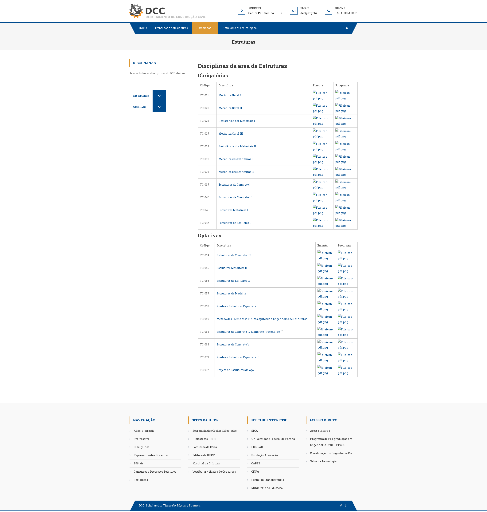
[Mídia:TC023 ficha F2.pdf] (345, 108)
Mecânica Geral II (230, 108)
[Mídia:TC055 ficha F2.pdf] (347, 268)
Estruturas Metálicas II (232, 268)
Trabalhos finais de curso (171, 28)
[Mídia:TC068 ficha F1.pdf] (326, 331)
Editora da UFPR (204, 455)
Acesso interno (320, 430)
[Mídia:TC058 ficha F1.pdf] (326, 306)
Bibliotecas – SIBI (204, 439)
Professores (142, 439)
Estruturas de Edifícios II (233, 280)
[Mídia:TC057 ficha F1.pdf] (326, 293)
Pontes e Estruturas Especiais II (238, 357)
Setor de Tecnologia (323, 461)
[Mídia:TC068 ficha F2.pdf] (347, 331)
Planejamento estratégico (239, 28)
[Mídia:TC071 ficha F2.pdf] (347, 357)
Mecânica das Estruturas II (236, 172)
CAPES (255, 463)
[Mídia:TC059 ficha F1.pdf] (326, 319)
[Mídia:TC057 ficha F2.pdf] (347, 293)
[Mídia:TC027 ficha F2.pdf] (345, 133)
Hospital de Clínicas (206, 463)
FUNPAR (257, 447)
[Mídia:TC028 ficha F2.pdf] (345, 146)
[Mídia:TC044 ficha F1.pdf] (322, 223)
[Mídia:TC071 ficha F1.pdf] (326, 357)
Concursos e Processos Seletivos (155, 471)
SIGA (254, 430)
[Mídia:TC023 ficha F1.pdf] (322, 108)
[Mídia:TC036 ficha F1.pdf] (322, 172)
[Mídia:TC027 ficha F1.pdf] (322, 133)
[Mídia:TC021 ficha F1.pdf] (322, 95)
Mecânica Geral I (230, 95)
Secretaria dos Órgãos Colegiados (215, 430)
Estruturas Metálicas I (233, 210)
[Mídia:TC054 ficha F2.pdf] (347, 255)
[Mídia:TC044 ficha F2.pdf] (345, 223)
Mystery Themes (188, 505)
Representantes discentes (151, 455)
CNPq (255, 471)
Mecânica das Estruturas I (236, 159)
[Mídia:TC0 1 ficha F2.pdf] (347, 370)
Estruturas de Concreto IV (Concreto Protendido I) (249, 331)
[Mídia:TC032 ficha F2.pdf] (345, 159)
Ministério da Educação (267, 488)
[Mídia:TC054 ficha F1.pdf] (326, 255)
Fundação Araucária (264, 455)
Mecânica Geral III (231, 133)
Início (143, 28)
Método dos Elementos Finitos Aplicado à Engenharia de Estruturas (262, 319)
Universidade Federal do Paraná (273, 439)
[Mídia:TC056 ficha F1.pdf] (326, 280)
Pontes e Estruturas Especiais (236, 306)
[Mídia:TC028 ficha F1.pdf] (322, 146)
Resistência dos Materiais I (237, 121)
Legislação (141, 480)
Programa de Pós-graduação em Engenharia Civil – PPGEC (331, 442)
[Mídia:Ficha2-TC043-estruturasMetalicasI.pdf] (345, 210)
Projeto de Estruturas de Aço (235, 370)
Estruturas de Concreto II (235, 197)
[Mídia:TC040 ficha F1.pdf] (322, 197)
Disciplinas (203, 28)
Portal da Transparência (267, 480)
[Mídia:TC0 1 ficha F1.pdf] (326, 370)
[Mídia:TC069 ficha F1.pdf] (326, 344)
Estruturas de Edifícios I (235, 223)
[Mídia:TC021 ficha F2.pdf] (345, 95)
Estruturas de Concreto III (234, 255)
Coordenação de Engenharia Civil (332, 453)
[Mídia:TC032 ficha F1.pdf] (322, 159)
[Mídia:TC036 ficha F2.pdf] (345, 172)
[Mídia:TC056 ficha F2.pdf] (347, 280)
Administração (144, 430)
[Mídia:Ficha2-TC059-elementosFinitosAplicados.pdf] (347, 319)
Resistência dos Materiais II (237, 146)
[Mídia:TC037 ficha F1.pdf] (322, 184)
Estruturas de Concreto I (235, 184)
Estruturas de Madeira (231, 293)
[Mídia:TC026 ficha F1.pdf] (322, 121)
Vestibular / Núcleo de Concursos (214, 471)
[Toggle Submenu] (159, 95)
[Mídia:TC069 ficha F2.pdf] (347, 344)
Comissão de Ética (205, 447)
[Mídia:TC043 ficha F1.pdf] (322, 210)
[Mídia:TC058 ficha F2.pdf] (347, 306)
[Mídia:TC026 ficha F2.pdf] (345, 121)
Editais (138, 463)
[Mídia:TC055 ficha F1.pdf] (326, 268)
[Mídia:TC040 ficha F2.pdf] (345, 197)
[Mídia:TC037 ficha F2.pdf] (345, 184)
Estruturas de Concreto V (233, 344)
